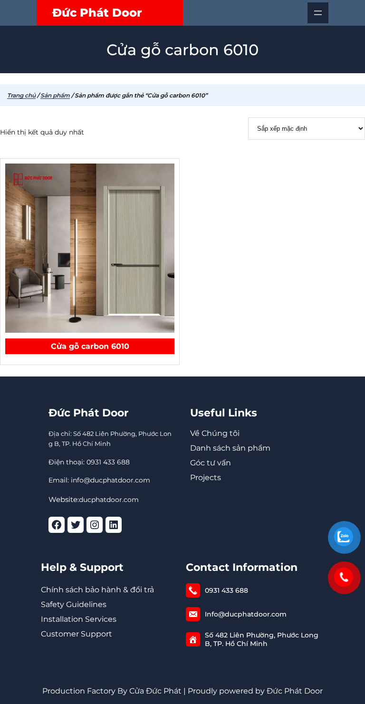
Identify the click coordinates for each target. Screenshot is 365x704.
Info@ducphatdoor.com (246, 614)
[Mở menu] (317, 12)
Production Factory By (84, 690)
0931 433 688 (226, 590)
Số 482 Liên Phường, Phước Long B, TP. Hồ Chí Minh (261, 639)
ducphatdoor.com (109, 499)
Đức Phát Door (97, 12)
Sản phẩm (55, 95)
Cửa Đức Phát (155, 690)
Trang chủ (21, 95)
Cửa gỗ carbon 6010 (90, 346)
